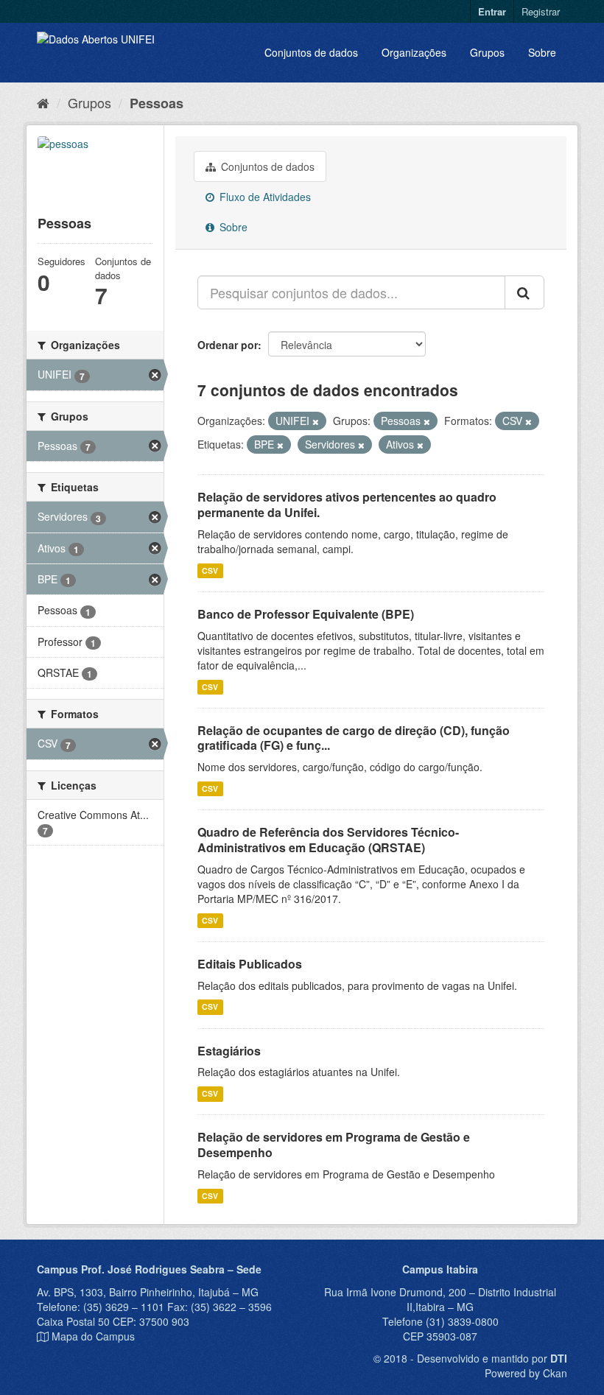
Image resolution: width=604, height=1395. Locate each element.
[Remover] (315, 421)
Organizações (414, 52)
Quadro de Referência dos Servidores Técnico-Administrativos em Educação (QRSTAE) (328, 839)
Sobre (542, 52)
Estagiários (229, 1050)
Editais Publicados (249, 963)
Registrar (541, 11)
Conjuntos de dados (311, 52)
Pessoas (156, 103)
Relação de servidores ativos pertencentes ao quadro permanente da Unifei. (346, 504)
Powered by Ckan (526, 1373)
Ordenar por (227, 344)
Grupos (487, 52)
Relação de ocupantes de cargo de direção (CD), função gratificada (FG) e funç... (353, 738)
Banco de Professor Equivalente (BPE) (305, 613)
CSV (210, 570)
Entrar (492, 11)
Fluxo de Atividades (264, 196)
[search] (524, 292)
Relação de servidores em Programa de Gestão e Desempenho (333, 1144)
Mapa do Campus (93, 1336)
